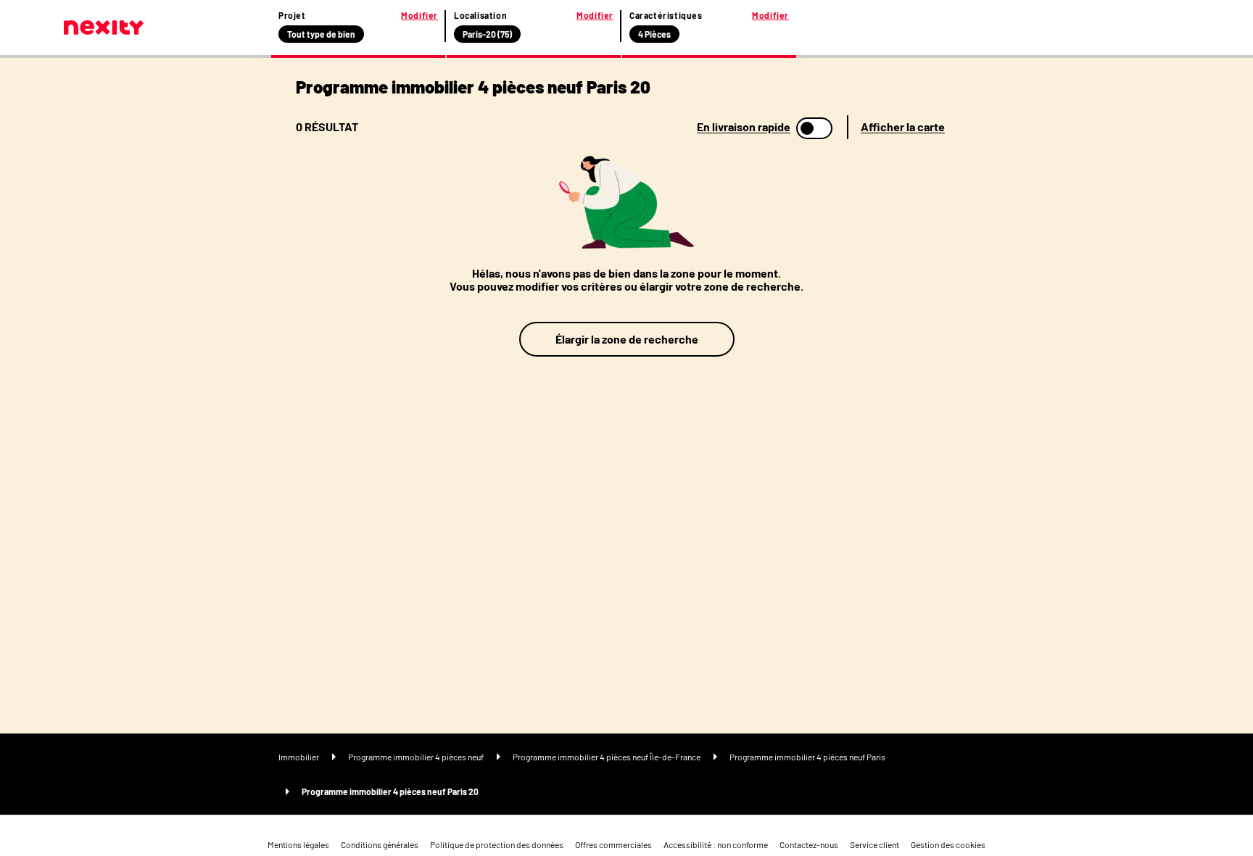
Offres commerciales (613, 844)
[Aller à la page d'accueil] (104, 27)
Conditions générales (379, 844)
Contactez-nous (808, 844)
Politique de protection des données (496, 844)
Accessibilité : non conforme (715, 844)
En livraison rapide (743, 126)
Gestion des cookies (948, 844)
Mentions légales (298, 844)
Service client (874, 844)
